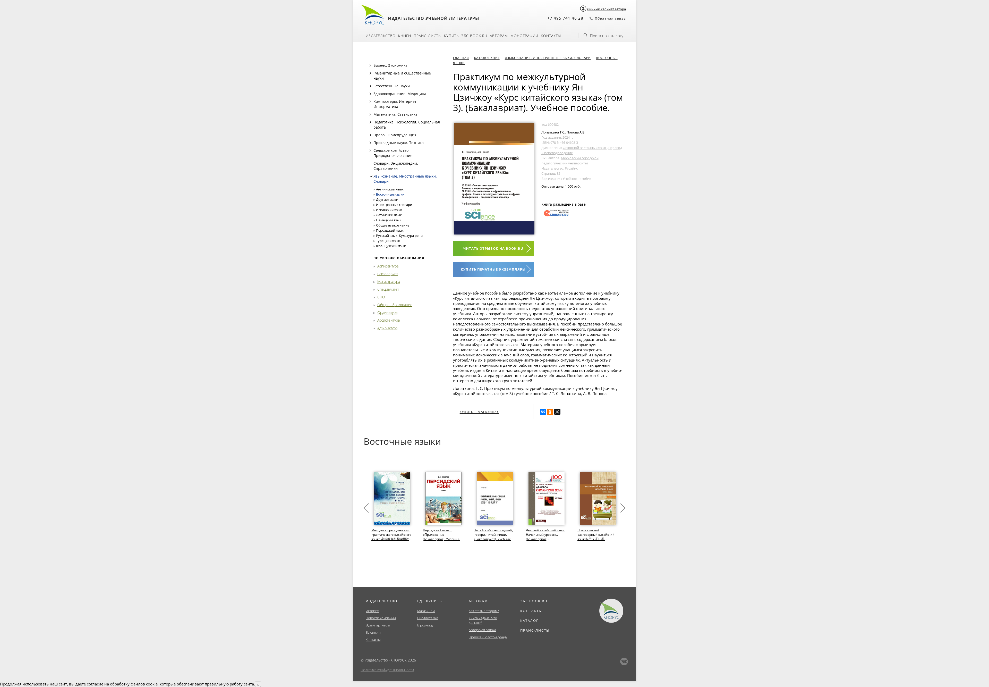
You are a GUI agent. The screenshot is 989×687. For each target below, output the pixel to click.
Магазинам (426, 610)
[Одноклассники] (550, 412)
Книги (404, 35)
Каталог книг (487, 58)
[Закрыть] (371, 176)
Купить (451, 35)
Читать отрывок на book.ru (493, 248)
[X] (557, 412)
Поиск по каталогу (606, 35)
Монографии (524, 35)
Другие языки (387, 199)
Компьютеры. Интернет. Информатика (395, 104)
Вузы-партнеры (378, 625)
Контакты (551, 35)
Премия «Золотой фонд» (488, 637)
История (372, 610)
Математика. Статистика (395, 114)
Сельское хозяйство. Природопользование (392, 153)
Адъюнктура (387, 327)
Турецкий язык (388, 240)
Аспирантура (387, 266)
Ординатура (387, 312)
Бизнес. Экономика (390, 65)
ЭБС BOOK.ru (474, 35)
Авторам (499, 35)
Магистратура (388, 281)
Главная (461, 58)
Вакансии (373, 632)
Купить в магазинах (479, 412)
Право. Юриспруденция (394, 134)
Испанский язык (389, 209)
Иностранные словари (394, 204)
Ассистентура (388, 320)
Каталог (529, 620)
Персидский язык (390, 230)
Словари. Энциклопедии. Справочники (395, 166)
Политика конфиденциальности (387, 669)
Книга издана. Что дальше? (483, 620)
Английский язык (390, 189)
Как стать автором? (484, 610)
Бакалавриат (387, 273)
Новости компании (381, 618)
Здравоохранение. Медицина (399, 93)
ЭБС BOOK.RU (533, 601)
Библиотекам (427, 618)
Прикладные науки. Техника (398, 142)
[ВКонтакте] (543, 412)
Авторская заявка (482, 629)
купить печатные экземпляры (493, 269)
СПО (381, 297)
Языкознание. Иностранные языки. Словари (548, 58)
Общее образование (394, 304)
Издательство (381, 35)
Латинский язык (389, 215)
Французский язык (391, 246)
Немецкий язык (388, 220)
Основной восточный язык (585, 147)
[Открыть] (370, 65)
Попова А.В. (576, 132)
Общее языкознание (392, 225)
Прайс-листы (427, 35)
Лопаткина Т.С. (553, 132)
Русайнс (571, 168)
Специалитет (388, 289)
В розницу (425, 625)
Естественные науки (391, 85)
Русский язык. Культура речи (399, 235)
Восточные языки (390, 194)
